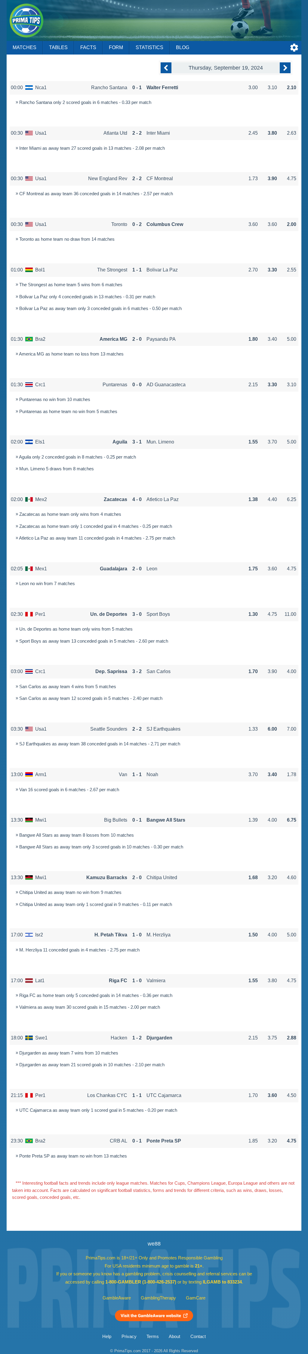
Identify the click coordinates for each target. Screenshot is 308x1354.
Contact (198, 1336)
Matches (24, 47)
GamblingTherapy (158, 1298)
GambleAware (117, 1298)
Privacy (129, 1336)
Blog (182, 47)
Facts (88, 47)
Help (106, 1336)
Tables (58, 47)
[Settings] (294, 47)
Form (116, 47)
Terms (152, 1336)
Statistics (149, 47)
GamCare (195, 1298)
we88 (154, 1244)
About (174, 1336)
